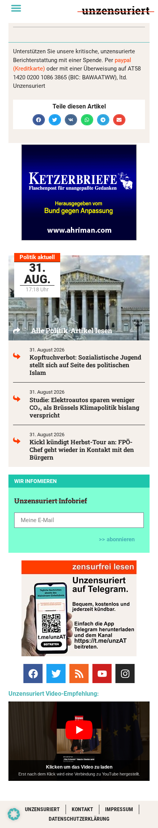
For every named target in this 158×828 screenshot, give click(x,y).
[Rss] (79, 673)
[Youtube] (102, 673)
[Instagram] (125, 673)
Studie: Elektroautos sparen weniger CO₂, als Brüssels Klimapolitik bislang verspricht (84, 407)
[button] (16, 8)
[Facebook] (33, 673)
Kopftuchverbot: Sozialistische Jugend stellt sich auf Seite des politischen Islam (85, 364)
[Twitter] (56, 673)
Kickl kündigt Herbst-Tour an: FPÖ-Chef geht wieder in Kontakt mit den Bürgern (82, 449)
